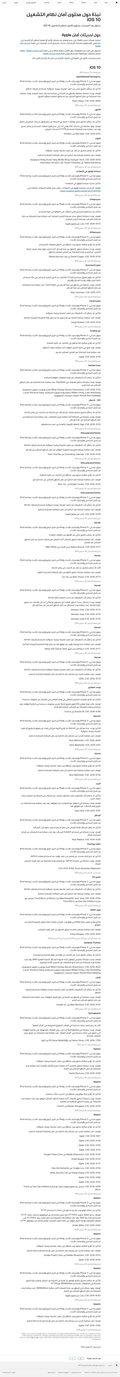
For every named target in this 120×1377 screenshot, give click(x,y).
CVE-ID (46, 58)
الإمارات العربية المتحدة (9, 1372)
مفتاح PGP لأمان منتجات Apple (56, 53)
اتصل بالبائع (34, 1337)
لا (72, 1358)
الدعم (110, 1365)
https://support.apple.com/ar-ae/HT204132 (80, 191)
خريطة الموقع (52, 1372)
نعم (81, 1358)
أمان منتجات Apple (34, 50)
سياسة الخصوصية (76, 1372)
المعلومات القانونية (63, 1372)
